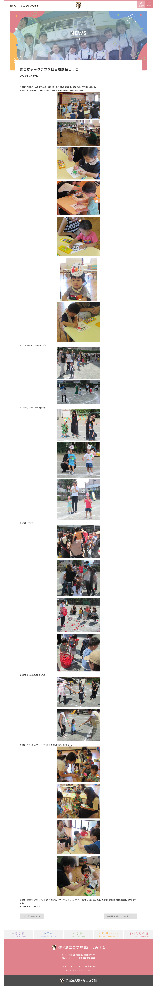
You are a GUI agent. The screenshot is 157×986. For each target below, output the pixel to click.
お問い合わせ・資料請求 (141, 4)
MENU (149, 4)
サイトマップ (75, 966)
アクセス (63, 966)
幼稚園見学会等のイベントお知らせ (120, 916)
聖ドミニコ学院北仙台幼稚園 (24, 5)
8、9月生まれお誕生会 (32, 916)
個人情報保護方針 (90, 966)
